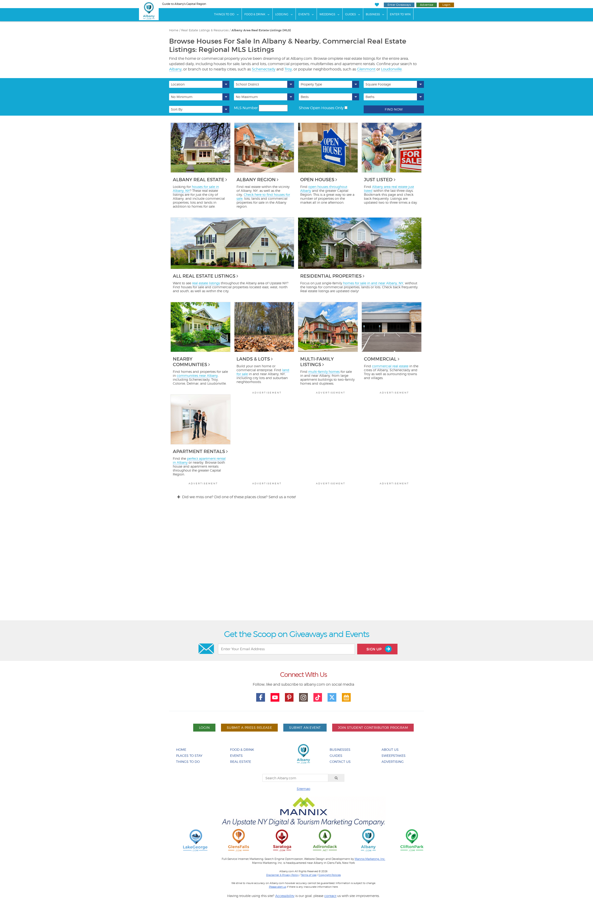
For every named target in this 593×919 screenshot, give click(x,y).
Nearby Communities (190, 361)
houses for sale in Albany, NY (196, 189)
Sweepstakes (394, 755)
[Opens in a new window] (195, 840)
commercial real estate (390, 366)
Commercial (380, 359)
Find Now (394, 109)
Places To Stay (189, 755)
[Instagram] (303, 697)
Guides (350, 14)
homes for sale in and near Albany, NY (373, 283)
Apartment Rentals (199, 451)
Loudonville (391, 69)
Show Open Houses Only (321, 108)
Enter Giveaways (399, 4)
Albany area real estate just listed (389, 189)
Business (373, 14)
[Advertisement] (296, 564)
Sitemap (303, 789)
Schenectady (263, 69)
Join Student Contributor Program (373, 727)
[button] (199, 84)
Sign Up (374, 649)
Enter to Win (400, 14)
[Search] (336, 778)
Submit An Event (305, 727)
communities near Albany (197, 375)
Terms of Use (308, 875)
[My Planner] (346, 697)
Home (181, 749)
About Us (390, 749)
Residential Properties (331, 276)
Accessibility (284, 896)
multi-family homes (324, 372)
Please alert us (277, 886)
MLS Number (246, 108)
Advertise (426, 4)
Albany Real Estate (198, 179)
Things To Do (224, 14)
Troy (288, 69)
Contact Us (340, 762)
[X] (332, 697)
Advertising (393, 762)
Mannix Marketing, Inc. (370, 859)
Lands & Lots (253, 359)
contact (330, 896)
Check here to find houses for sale (263, 196)
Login (446, 4)
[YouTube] (275, 697)
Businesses (340, 749)
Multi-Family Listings (317, 361)
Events (303, 14)
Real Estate (240, 762)
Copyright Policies (330, 875)
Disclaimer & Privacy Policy (282, 875)
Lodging (281, 14)
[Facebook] (260, 697)
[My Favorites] (377, 4)
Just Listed (378, 179)
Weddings (327, 14)
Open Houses (317, 179)
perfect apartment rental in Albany (199, 460)
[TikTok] (317, 697)
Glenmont (366, 69)
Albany (175, 69)
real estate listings (206, 283)
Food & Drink (254, 14)
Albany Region (256, 179)
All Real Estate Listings (204, 276)
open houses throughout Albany (323, 189)
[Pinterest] (289, 697)
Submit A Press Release (249, 727)
